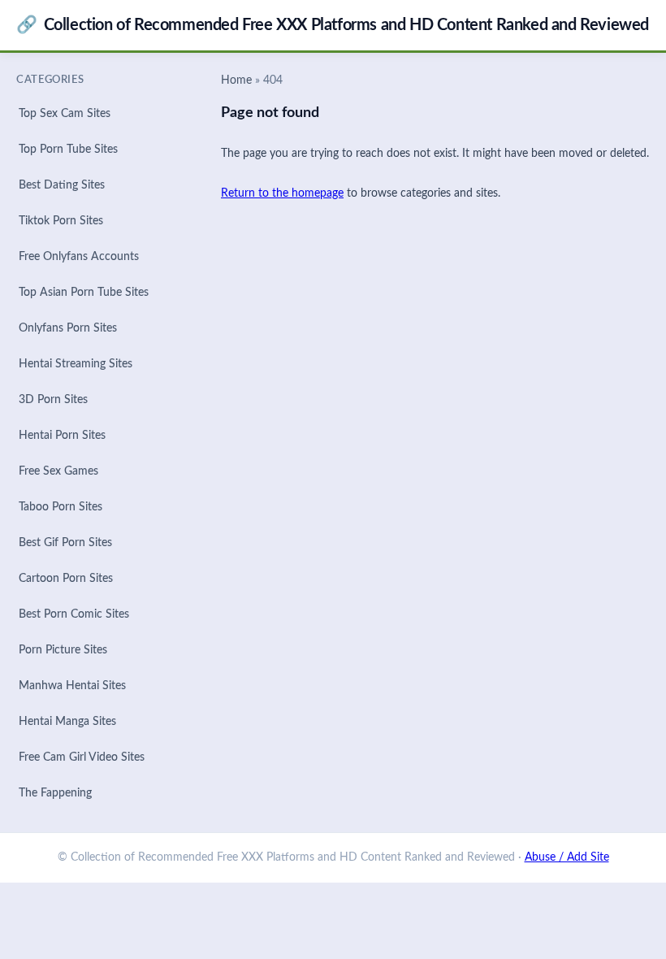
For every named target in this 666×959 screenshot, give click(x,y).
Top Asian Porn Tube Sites (84, 292)
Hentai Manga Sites (67, 721)
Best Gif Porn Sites (65, 543)
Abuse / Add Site (567, 857)
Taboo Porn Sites (60, 507)
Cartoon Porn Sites (66, 578)
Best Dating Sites (62, 185)
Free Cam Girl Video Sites (82, 757)
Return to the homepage (282, 193)
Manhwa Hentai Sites (72, 686)
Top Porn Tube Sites (68, 149)
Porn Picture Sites (63, 650)
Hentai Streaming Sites (75, 364)
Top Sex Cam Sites (64, 113)
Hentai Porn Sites (62, 435)
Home (236, 80)
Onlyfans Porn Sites (68, 328)
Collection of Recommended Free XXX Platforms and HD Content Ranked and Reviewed (332, 24)
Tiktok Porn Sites (61, 221)
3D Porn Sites (53, 400)
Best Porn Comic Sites (74, 614)
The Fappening (55, 793)
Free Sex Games (58, 471)
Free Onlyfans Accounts (79, 257)
